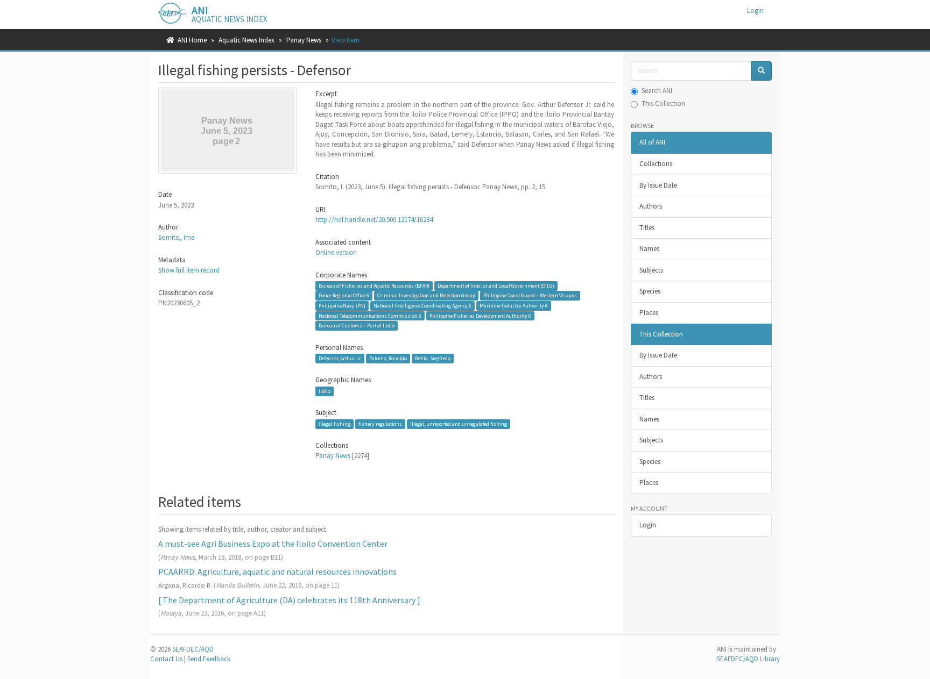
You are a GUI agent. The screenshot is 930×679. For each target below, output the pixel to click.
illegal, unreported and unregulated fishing (458, 423)
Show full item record (189, 270)
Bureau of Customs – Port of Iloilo (356, 325)
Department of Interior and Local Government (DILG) (496, 285)
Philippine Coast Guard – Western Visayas (530, 295)
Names (649, 248)
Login (647, 525)
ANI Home (192, 40)
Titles (646, 227)
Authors (650, 206)
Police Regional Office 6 (344, 295)
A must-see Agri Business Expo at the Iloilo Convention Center (273, 543)
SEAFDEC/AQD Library (748, 658)
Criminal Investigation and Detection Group (426, 295)
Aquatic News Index (246, 40)
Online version (336, 252)
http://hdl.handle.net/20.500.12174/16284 (374, 219)
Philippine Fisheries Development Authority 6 (480, 315)
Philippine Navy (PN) (342, 305)
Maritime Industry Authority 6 (514, 305)
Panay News (303, 40)
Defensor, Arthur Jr (340, 358)
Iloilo (324, 391)
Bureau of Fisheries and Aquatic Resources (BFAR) (374, 285)
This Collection (663, 103)
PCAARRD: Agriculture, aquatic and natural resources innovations (277, 571)
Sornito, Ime (176, 237)
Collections (655, 163)
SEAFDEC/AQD (193, 649)
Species (649, 291)
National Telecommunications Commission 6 (370, 315)
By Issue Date (658, 185)
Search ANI (657, 90)
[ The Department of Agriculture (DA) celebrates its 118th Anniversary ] (289, 600)
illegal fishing (334, 423)
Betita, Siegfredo (432, 358)
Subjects (651, 270)
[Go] (761, 71)
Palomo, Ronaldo (388, 358)
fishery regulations (380, 423)
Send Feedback (208, 658)
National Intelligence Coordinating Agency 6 (422, 305)
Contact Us (166, 658)
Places (648, 312)
